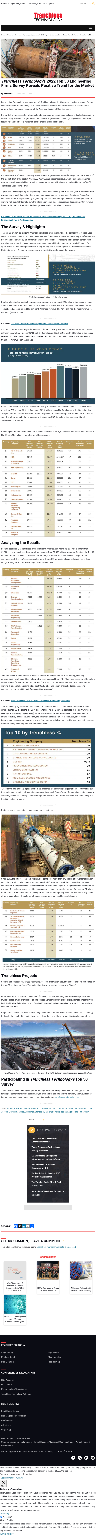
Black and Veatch (22, 1108)
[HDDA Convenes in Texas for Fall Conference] (48, 1270)
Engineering (53, 1352)
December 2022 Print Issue (80, 1108)
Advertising (6, 1425)
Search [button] (93, 4)
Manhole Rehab (8, 1357)
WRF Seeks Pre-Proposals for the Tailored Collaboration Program (15, 1319)
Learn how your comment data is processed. (56, 1247)
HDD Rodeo (6, 1384)
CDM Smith (62, 1108)
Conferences (7, 1420)
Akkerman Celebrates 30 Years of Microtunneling (81, 1289)
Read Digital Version (10, 1411)
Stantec (38, 1111)
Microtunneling (54, 1357)
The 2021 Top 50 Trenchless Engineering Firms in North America (39, 323)
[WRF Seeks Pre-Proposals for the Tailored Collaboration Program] (15, 1304)
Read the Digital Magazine (13, 3)
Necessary (7, 1516)
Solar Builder (26, 1442)
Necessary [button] (4, 1513)
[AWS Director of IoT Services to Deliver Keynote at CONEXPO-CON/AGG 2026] (15, 1270)
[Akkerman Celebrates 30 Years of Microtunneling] (81, 1270)
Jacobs (4, 1111)
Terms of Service (64, 1451)
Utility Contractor (66, 1442)
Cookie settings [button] (7, 1477)
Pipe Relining (54, 1361)
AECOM (10, 1108)
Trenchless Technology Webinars (16, 1394)
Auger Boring (7, 1352)
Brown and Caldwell (39, 1108)
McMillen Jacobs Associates (21, 1111)
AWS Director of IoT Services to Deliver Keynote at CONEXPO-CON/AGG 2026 (15, 1287)
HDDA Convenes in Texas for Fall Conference (48, 1289)
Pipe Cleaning (7, 1361)
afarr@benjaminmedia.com (66, 1097)
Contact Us (6, 1429)
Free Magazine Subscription (41, 3)
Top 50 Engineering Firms (72, 1111)
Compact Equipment (10, 1442)
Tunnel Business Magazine (46, 1442)
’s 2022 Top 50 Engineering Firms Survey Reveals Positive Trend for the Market (47, 83)
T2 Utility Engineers (51, 1111)
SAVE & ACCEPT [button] (7, 1534)
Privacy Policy (47, 1451)
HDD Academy (7, 1380)
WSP (86, 1111)
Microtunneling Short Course (14, 1389)
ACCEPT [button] (19, 1477)
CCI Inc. (52, 1108)
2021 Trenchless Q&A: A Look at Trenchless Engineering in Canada (40, 700)
